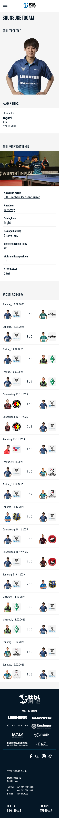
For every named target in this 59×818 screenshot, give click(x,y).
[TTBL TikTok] (50, 756)
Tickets (11, 806)
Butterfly (9, 210)
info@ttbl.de (22, 793)
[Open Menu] (5, 6)
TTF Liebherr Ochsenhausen (22, 197)
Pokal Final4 (14, 810)
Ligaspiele (46, 806)
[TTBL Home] (29, 6)
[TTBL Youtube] (37, 756)
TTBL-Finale (46, 810)
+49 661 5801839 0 (26, 787)
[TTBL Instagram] (44, 756)
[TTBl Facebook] (31, 756)
